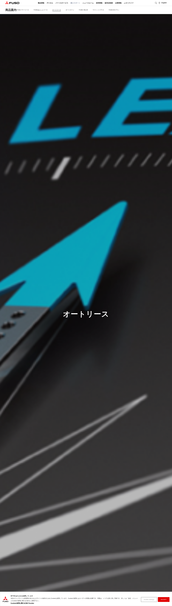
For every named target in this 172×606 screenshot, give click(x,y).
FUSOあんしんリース (41, 10)
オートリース (56, 10)
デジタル (50, 3)
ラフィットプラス (98, 10)
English (164, 3)
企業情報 (118, 3)
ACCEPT (164, 599)
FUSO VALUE (83, 10)
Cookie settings (149, 599)
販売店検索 (109, 3)
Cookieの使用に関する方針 (19, 603)
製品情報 (41, 3)
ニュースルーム (88, 3)
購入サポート (75, 3)
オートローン (70, 10)
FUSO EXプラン (114, 10)
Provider (31, 603)
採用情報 (99, 3)
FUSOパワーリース (22, 10)
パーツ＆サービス (61, 3)
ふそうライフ (128, 3)
